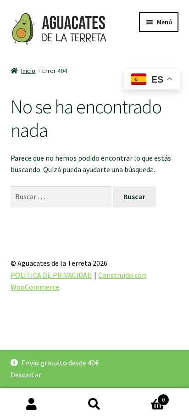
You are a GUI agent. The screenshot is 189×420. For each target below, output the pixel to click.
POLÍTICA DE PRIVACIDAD (51, 275)
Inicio (28, 71)
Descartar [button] (26, 374)
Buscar (94, 404)
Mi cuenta (31, 404)
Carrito (145, 396)
